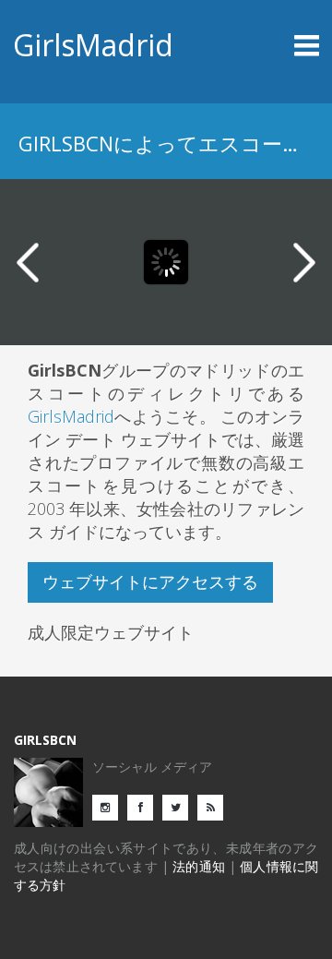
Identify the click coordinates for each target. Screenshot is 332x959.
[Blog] (214, 806)
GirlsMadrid (93, 45)
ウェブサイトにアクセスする (150, 581)
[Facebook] (144, 806)
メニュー (281, 45)
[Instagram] (109, 806)
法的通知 (198, 866)
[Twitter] (179, 806)
